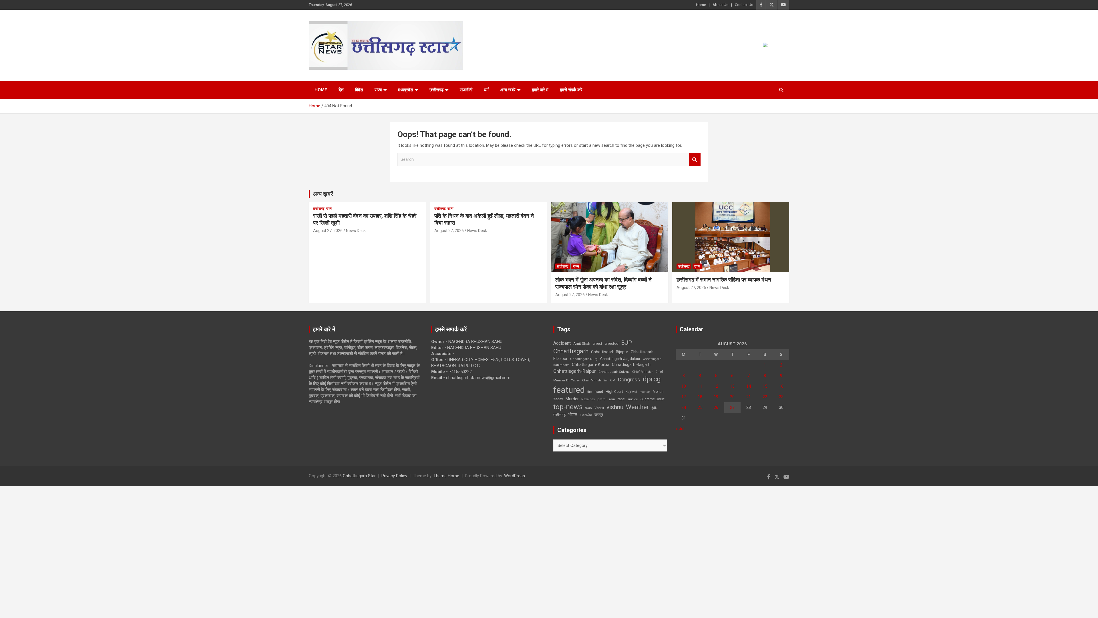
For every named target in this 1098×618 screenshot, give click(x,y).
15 (765, 386)
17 (683, 396)
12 (716, 386)
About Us (720, 5)
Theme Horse (446, 475)
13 (732, 386)
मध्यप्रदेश (405, 89)
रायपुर (598, 414)
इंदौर (654, 408)
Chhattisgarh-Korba (590, 364)
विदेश (359, 89)
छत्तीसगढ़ (436, 89)
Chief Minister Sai (595, 380)
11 (700, 386)
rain (612, 399)
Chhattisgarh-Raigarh (631, 364)
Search (695, 159)
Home (701, 5)
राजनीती (466, 89)
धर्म (486, 89)
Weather (637, 407)
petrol (601, 399)
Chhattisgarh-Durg (584, 359)
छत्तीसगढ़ (559, 415)
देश (341, 89)
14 (748, 386)
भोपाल (572, 414)
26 (716, 407)
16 (781, 386)
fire (589, 392)
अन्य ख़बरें (323, 194)
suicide (632, 399)
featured (569, 390)
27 (732, 407)
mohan (645, 392)
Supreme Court (652, 399)
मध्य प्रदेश (586, 415)
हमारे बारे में (540, 89)
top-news (568, 407)
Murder (572, 398)
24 (683, 407)
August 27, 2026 (328, 230)
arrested (611, 343)
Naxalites (588, 399)
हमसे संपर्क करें (571, 89)
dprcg (652, 379)
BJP (626, 342)
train (588, 408)
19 (716, 396)
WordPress (514, 475)
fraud (598, 392)
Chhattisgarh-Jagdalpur (620, 358)
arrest (597, 344)
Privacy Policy (394, 475)
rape (621, 399)
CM (612, 380)
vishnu (614, 407)
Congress (629, 380)
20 (732, 396)
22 (765, 396)
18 (700, 396)
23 (781, 396)
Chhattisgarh (570, 351)
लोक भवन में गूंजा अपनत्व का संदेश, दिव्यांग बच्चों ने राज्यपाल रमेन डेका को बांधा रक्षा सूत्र (603, 283)
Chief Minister (642, 372)
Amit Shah (581, 343)
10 (683, 386)
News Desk (356, 230)
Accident (562, 343)
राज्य (378, 89)
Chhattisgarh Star (359, 475)
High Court (614, 391)
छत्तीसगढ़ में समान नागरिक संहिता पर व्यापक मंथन (724, 279)
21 (748, 396)
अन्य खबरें (508, 89)
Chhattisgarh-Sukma (614, 372)
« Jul (680, 428)
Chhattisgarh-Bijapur (609, 352)
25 (700, 407)
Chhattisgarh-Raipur (574, 371)
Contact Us (744, 5)
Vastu (599, 408)
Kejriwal (631, 392)
